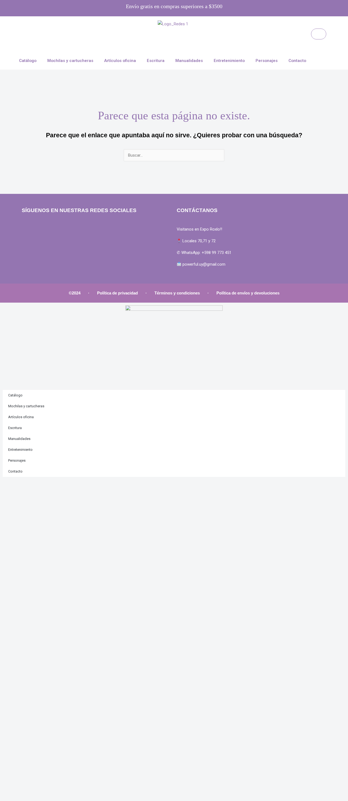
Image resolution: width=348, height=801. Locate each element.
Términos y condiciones (177, 293)
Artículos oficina (120, 60)
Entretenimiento (229, 60)
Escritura (155, 60)
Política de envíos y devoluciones (247, 293)
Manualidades (189, 60)
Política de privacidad (117, 293)
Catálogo (27, 60)
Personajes (267, 60)
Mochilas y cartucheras (70, 60)
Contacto (297, 60)
